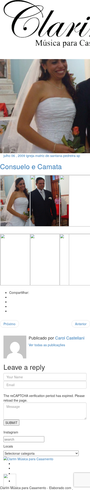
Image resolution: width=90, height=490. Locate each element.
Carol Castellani (69, 338)
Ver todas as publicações (47, 345)
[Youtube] (14, 473)
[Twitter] (10, 301)
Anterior (81, 324)
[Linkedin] (10, 311)
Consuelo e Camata (31, 166)
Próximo (9, 324)
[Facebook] (10, 297)
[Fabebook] (14, 463)
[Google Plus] (10, 306)
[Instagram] (14, 468)
